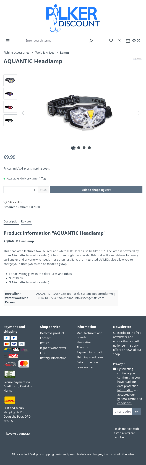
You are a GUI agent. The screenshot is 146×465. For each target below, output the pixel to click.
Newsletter (84, 342)
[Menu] (8, 40)
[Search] (91, 40)
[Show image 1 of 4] (73, 147)
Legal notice (85, 367)
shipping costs (52, 454)
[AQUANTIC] (137, 62)
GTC (43, 353)
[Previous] (23, 113)
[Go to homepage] (73, 18)
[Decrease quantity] (7, 189)
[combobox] (55, 40)
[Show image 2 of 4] (78, 147)
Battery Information (53, 358)
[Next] (139, 113)
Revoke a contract (18, 434)
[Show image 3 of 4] (84, 147)
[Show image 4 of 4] (89, 147)
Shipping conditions (90, 357)
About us (83, 347)
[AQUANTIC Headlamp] (81, 113)
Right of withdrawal (53, 348)
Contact (45, 338)
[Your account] (119, 40)
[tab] (11, 221)
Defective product (52, 333)
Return (44, 343)
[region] (73, 113)
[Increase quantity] (34, 189)
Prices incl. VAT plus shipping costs (27, 168)
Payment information (91, 352)
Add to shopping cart (96, 190)
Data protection (87, 362)
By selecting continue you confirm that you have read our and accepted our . (129, 386)
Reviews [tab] (26, 221)
